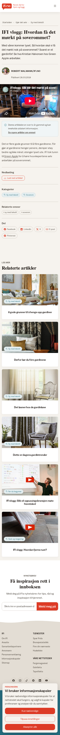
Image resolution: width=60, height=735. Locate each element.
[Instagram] (20, 680)
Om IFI (5, 638)
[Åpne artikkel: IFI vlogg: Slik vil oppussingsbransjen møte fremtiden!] (30, 479)
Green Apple (11, 156)
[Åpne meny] (55, 6)
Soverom (26, 212)
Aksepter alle (30, 727)
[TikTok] (26, 680)
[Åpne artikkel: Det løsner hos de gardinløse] (30, 384)
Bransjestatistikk (40, 642)
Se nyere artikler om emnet (21, 132)
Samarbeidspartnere (11, 646)
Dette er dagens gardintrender (30, 454)
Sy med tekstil (37, 22)
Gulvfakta (37, 667)
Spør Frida (38, 638)
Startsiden (7, 22)
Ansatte (5, 642)
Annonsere (7, 650)
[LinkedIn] (40, 680)
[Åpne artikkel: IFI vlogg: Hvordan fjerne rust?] (30, 527)
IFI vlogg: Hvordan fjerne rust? (30, 549)
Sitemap (6, 662)
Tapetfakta (38, 671)
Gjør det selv (21, 22)
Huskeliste (37, 650)
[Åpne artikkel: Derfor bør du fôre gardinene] (30, 337)
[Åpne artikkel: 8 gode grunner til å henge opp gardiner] (30, 289)
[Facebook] (13, 680)
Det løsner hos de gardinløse (30, 407)
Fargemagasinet (40, 663)
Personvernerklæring (11, 654)
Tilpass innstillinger (30, 719)
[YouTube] (46, 680)
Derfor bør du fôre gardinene (30, 359)
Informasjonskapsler (11, 658)
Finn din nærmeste (41, 646)
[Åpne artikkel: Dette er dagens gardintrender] (30, 432)
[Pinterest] (33, 680)
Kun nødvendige (30, 711)
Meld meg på (47, 606)
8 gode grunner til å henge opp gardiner (30, 312)
